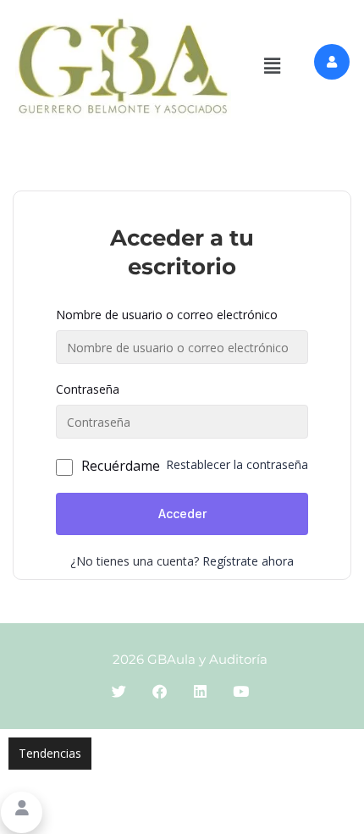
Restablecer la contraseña (237, 464)
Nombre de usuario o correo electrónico (167, 315)
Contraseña (87, 389)
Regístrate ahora (248, 561)
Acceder (182, 513)
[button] (272, 65)
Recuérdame (120, 465)
